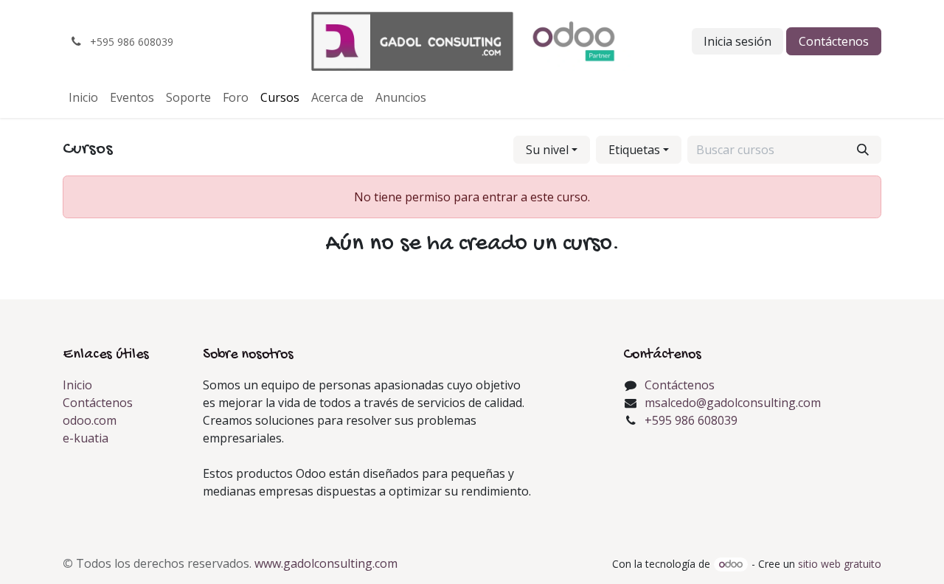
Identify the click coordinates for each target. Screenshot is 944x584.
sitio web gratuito (839, 564)
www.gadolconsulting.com (326, 563)
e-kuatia (85, 438)
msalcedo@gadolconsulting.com (733, 402)
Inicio (77, 385)
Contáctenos (834, 41)
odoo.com (90, 420)
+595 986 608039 (691, 420)
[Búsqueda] (862, 150)
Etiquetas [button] (634, 150)
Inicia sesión (737, 41)
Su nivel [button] (547, 150)
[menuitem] (83, 97)
